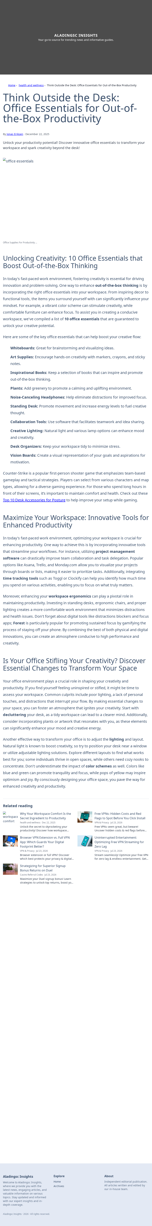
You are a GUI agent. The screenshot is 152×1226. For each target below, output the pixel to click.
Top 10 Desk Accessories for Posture (34, 500)
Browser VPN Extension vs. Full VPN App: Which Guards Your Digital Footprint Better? (45, 842)
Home (11, 85)
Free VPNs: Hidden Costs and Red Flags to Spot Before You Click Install (120, 816)
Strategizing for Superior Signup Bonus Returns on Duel (43, 868)
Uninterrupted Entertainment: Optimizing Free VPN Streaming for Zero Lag (119, 842)
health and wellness (31, 85)
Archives (59, 1186)
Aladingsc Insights (76, 35)
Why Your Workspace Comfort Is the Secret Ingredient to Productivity (45, 816)
